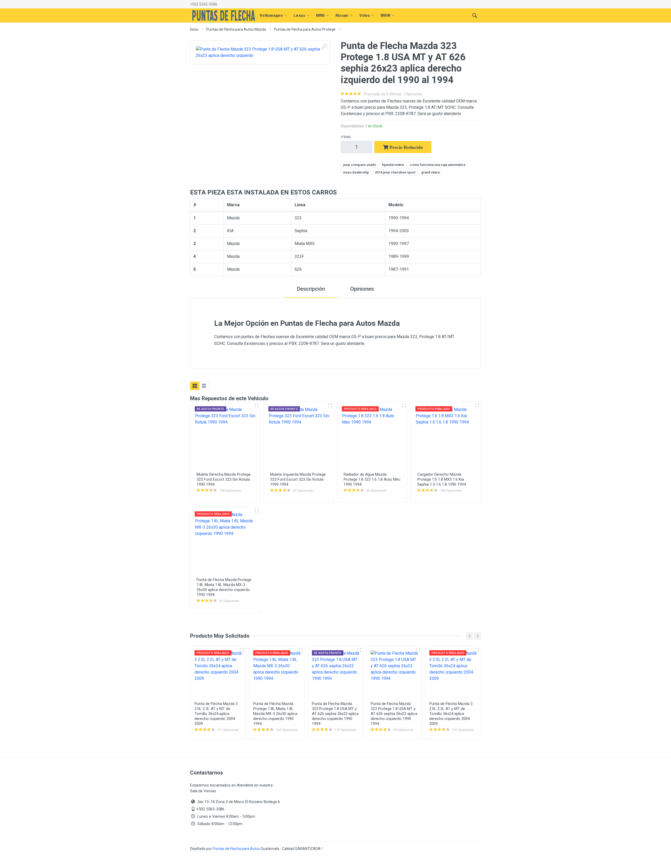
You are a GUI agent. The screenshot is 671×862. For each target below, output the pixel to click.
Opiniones (362, 289)
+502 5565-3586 (203, 4)
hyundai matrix (393, 165)
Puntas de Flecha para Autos (236, 849)
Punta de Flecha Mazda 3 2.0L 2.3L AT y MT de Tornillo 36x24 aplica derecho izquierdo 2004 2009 (216, 713)
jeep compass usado (359, 165)
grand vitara (430, 172)
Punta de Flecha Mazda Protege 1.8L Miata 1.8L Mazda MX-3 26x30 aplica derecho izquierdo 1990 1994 (224, 587)
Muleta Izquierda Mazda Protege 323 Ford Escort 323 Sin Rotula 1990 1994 (298, 479)
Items (346, 137)
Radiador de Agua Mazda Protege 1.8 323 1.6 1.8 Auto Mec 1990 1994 (372, 479)
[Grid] (194, 386)
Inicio (194, 29)
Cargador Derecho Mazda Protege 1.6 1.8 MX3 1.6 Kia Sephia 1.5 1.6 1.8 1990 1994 (441, 479)
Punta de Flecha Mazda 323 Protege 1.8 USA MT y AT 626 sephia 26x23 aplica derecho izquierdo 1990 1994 (335, 713)
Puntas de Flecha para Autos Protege (305, 29)
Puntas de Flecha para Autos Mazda (236, 29)
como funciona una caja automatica (437, 165)
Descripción (311, 289)
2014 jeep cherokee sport (395, 172)
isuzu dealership (356, 172)
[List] (204, 386)
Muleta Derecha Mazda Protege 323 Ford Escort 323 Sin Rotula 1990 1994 (224, 479)
